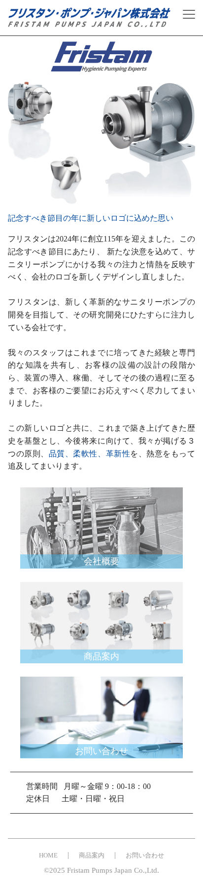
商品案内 (91, 855)
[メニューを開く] (189, 14)
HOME (48, 855)
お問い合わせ (145, 855)
